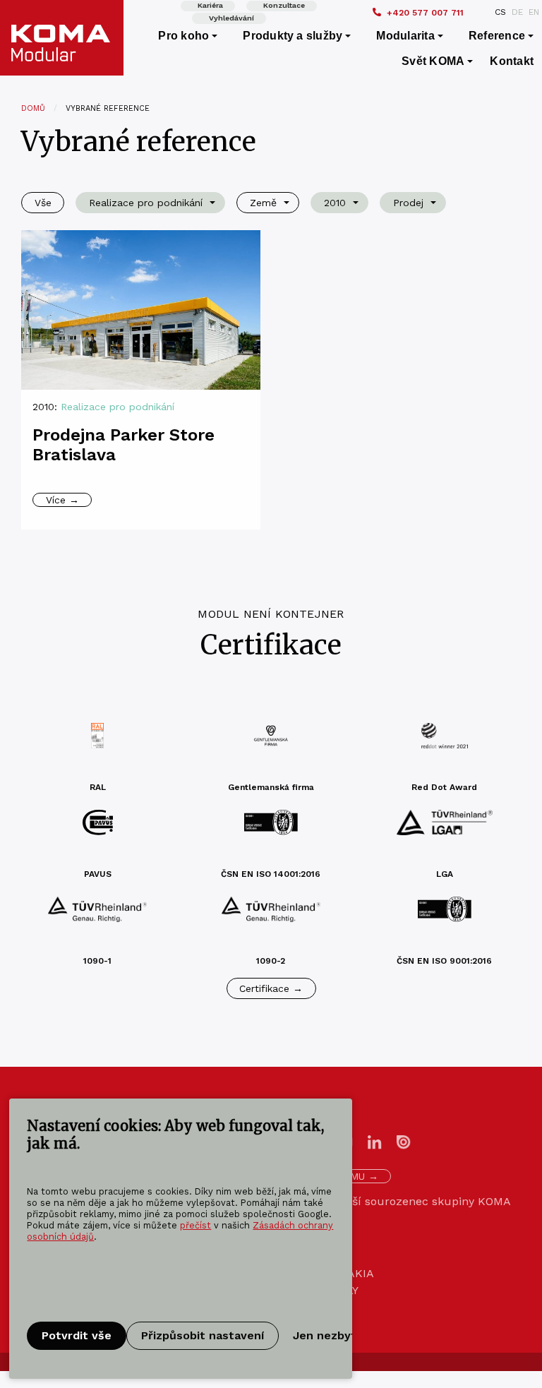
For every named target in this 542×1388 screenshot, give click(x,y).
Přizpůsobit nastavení (202, 1335)
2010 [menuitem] (335, 202)
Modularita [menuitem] (405, 36)
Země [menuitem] (263, 202)
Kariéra (210, 5)
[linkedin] (375, 1141)
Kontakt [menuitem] (512, 61)
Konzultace (284, 5)
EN (534, 12)
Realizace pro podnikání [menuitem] (146, 202)
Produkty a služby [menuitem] (292, 36)
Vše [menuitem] (43, 202)
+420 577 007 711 (425, 13)
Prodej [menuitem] (408, 202)
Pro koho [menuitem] (183, 36)
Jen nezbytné (332, 1335)
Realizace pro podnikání (117, 406)
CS (500, 12)
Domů (33, 108)
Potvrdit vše (77, 1335)
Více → (62, 499)
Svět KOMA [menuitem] (433, 61)
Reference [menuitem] (497, 36)
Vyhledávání (231, 18)
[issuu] (404, 1141)
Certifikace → (271, 988)
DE (517, 12)
